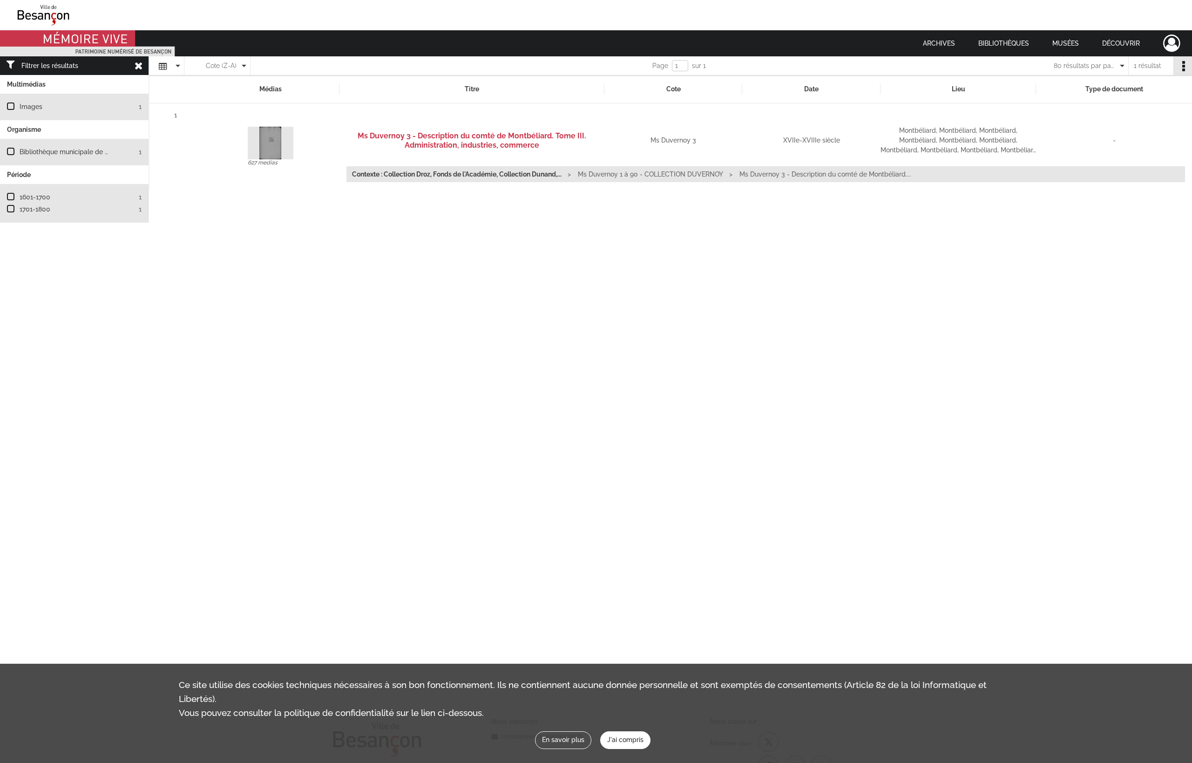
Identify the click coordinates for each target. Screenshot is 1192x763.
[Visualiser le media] (270, 143)
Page (660, 65)
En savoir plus (563, 739)
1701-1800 (35, 209)
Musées (1065, 43)
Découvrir (1121, 43)
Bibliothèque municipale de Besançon (77, 152)
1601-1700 (35, 197)
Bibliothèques (1003, 43)
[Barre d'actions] (1182, 65)
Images (31, 106)
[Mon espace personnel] (1171, 43)
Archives (939, 43)
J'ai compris (625, 739)
